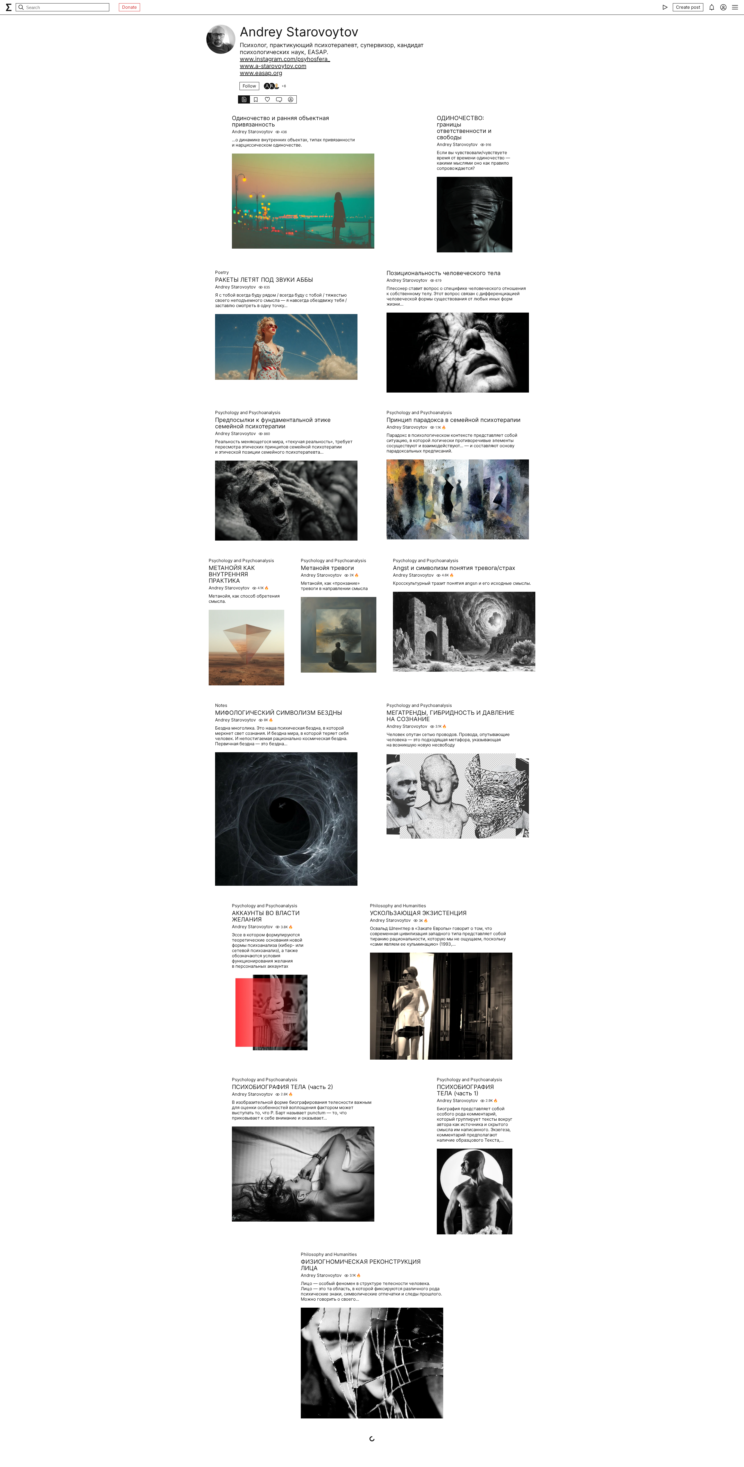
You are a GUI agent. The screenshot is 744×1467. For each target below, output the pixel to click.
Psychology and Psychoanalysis (247, 412)
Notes (221, 705)
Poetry (222, 272)
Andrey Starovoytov (252, 131)
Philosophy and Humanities (398, 905)
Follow (249, 86)
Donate (129, 7)
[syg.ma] (9, 7)
